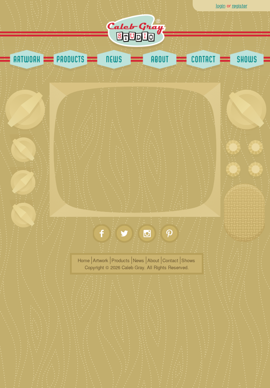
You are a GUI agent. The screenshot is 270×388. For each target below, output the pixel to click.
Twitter (125, 234)
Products (68, 59)
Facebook (102, 234)
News (112, 59)
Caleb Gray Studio (136, 27)
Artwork (25, 59)
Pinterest (170, 234)
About (158, 59)
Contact (201, 59)
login (220, 5)
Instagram (147, 234)
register (239, 5)
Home (84, 260)
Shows (245, 59)
